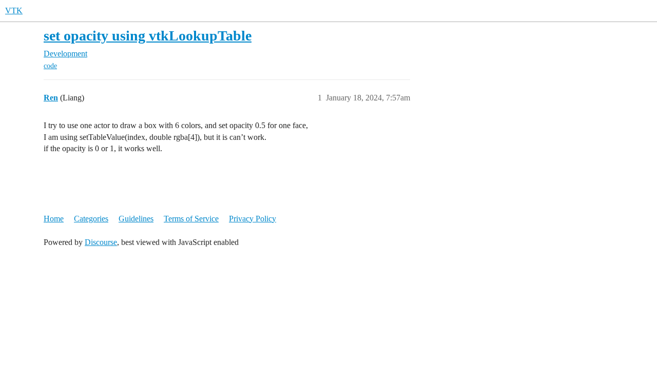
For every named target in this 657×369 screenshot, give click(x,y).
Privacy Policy (252, 218)
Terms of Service (191, 218)
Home (54, 218)
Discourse (101, 242)
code (50, 66)
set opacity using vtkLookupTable (148, 36)
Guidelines (136, 218)
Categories (91, 218)
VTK (14, 10)
